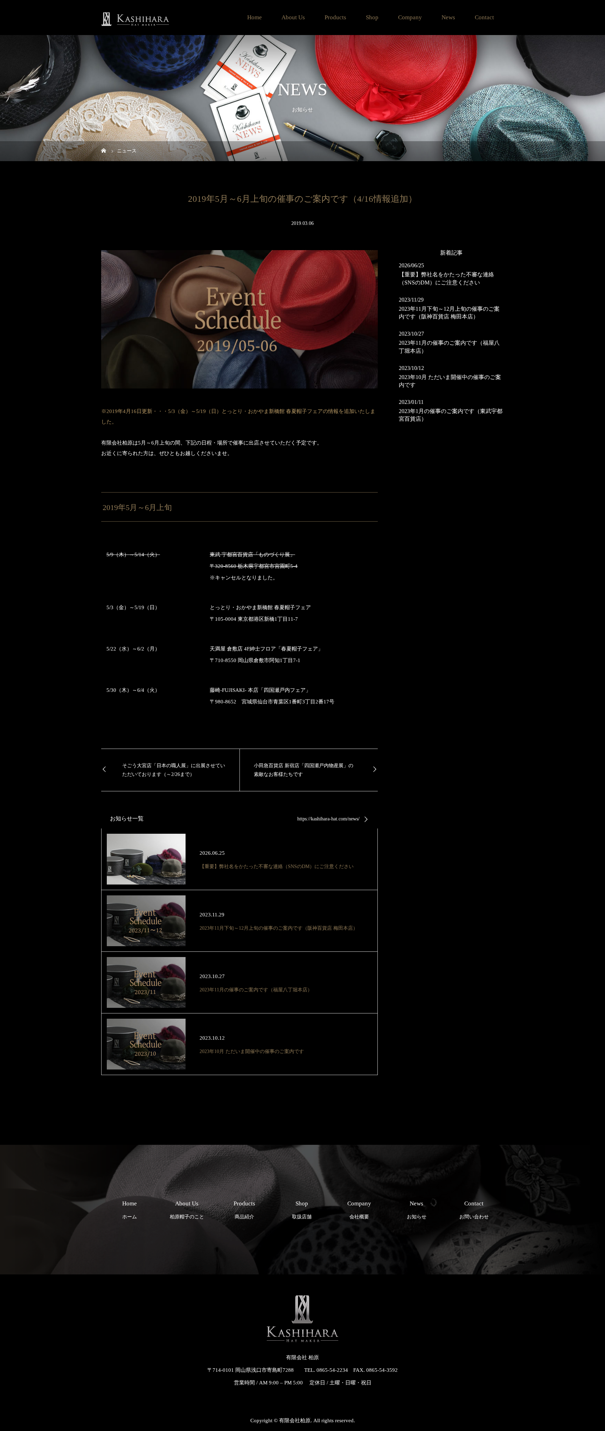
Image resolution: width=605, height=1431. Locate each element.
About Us (293, 17)
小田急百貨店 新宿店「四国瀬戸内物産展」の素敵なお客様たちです (303, 770)
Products (335, 17)
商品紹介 (244, 1209)
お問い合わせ (474, 1209)
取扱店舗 (302, 1209)
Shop (372, 17)
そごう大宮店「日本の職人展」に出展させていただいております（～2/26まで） (173, 770)
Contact (484, 17)
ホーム (129, 1209)
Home (254, 17)
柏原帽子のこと (187, 1209)
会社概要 (359, 1209)
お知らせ (416, 1209)
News (448, 17)
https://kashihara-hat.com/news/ (328, 818)
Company (410, 17)
